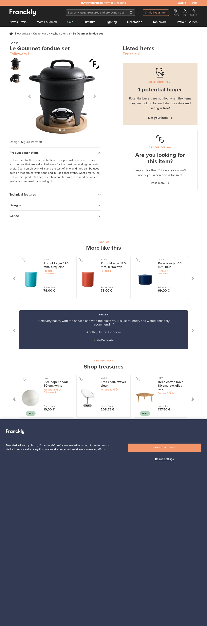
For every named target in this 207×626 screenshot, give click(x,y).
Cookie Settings (164, 459)
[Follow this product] (94, 64)
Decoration (134, 22)
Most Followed (47, 22)
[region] (103, 522)
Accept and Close (164, 447)
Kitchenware (40, 33)
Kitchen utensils (61, 33)
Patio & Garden (187, 22)
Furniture (89, 22)
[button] (29, 96)
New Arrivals (18, 22)
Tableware (160, 22)
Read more (158, 183)
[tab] (55, 153)
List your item (158, 118)
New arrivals (23, 33)
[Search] (131, 12)
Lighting (111, 22)
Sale (70, 22)
